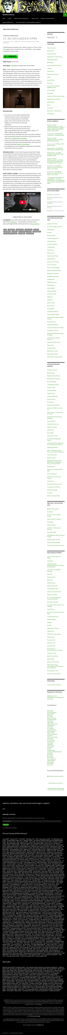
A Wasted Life (50, 229)
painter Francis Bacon (23, 144)
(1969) (16, 849)
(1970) (47, 856)
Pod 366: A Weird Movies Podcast (55, 96)
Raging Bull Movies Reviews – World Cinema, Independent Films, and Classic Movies (54, 462)
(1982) (16, 903)
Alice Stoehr (50, 754)
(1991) (45, 846)
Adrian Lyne (11, 229)
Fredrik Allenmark (51, 712)
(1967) (7, 855)
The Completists (51, 645)
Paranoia (14, 231)
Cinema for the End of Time (54, 591)
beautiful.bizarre (51, 583)
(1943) (40, 907)
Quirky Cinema (51, 302)
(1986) (30, 853)
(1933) (41, 956)
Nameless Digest (51, 619)
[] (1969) (25, 881)
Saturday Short (51, 102)
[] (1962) (49, 875)
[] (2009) (25, 871)
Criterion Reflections (52, 396)
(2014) (21, 868)
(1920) (14, 856)
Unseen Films (50, 345)
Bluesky (49, 194)
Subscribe (6, 824)
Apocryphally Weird (52, 59)
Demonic (36, 229)
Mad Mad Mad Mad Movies (54, 270)
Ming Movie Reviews (52, 447)
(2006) (17, 853)
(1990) (44, 842)
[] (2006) (48, 979)
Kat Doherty (50, 721)
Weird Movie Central (52, 351)
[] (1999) (13, 846)
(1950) (18, 916)
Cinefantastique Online (53, 384)
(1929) (31, 858)
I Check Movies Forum (53, 616)
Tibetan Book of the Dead (10, 233)
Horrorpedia (50, 433)
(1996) (53, 861)
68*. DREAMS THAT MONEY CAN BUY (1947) (55, 149)
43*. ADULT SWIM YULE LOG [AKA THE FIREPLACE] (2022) (55, 182)
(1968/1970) (18, 918)
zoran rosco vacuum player (54, 673)
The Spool (49, 493)
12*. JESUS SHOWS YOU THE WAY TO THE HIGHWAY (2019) (55, 154)
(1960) (53, 940)
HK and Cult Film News (53, 261)
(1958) (44, 948)
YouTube (49, 210)
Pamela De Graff (51, 718)
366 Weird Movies (8, 15)
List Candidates (51, 90)
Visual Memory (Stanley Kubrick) (55, 545)
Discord (49, 197)
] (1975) (24, 980)
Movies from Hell (51, 294)
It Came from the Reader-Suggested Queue (53, 86)
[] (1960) (20, 888)
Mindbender (7, 231)
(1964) (12, 871)
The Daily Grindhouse (52, 311)
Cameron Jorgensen (52, 734)
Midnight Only (50, 279)
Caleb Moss (50, 744)
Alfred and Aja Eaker (52, 724)
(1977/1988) (56, 982)
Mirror (17, 980)
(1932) (10, 881)
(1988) (32, 842)
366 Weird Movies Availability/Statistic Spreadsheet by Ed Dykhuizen (55, 565)
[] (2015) (41, 967)
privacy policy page (35, 1016)
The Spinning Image (52, 490)
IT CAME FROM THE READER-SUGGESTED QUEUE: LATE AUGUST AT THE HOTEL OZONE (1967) (56, 128)
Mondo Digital (50, 288)
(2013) (44, 864)
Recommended (36, 231)
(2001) (56, 856)
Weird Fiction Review (52, 656)
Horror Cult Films (51, 264)
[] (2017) (50, 932)
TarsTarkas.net (50, 308)
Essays (48, 77)
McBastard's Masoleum (53, 273)
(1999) (39, 849)
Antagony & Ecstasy (52, 370)
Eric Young (50, 765)
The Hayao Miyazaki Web (53, 542)
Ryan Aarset (50, 710)
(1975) (57, 853)
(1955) (8, 913)
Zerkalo (21, 980)
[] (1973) (48, 896)
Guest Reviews (50, 80)
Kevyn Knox (50, 738)
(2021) (10, 980)
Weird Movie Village (52, 354)
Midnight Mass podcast (53, 276)
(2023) (52, 968)
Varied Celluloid (51, 348)
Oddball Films (50, 631)
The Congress (38, 971)
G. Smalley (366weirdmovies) (54, 751)
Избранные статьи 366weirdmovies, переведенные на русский (55, 697)
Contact (10, 18)
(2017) (13, 910)
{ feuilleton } (50, 561)
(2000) (11, 906)
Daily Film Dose (51, 399)
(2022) (40, 973)
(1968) (43, 839)
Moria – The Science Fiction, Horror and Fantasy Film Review (55, 451)
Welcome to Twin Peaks (53, 662)
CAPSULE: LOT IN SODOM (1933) (55, 140)
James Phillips (50, 746)
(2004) (5, 839)
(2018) (29, 906)
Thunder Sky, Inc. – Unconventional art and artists (55, 649)
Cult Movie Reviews (52, 244)
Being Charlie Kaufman (53, 509)
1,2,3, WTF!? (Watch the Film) (54, 226)
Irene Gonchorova (51, 729)
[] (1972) (7, 934)
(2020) (27, 977)
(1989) (16, 872)
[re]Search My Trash (52, 223)
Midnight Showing (51, 282)
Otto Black (50, 715)
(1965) (23, 919)
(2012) (37, 847)
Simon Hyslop (50, 732)
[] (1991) (51, 943)
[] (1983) (42, 853)
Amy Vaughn (50, 762)
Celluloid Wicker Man (52, 588)
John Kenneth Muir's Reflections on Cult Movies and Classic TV (55, 443)
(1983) (22, 878)
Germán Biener (51, 713)
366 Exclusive (50, 51)
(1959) (53, 926)
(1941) (7, 887)
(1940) (50, 877)
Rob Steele (49, 753)
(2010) (18, 850)
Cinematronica (51, 393)
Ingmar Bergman (51, 525)
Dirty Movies (50, 402)
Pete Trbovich (50, 757)
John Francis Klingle (52, 737)
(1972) (41, 852)
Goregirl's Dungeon (52, 427)
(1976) (26, 843)
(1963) (22, 839)
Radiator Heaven (51, 457)
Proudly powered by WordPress (16, 1033)
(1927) (52, 907)
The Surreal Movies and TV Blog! (55, 327)
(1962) (36, 856)
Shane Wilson (50, 763)
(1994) (34, 886)
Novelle (49, 625)
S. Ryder (49, 748)
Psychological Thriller (25, 231)
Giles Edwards (50, 725)
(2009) (22, 842)
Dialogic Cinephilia (52, 594)
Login (3, 808)
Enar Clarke (50, 716)
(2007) (45, 910)
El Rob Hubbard (51, 731)
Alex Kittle (50, 574)
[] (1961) (29, 900)
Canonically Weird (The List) (10, 35)
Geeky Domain (51, 609)
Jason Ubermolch (51, 759)
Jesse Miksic (50, 743)
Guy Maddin (50, 522)
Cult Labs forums (51, 241)
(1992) (47, 845)
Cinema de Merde (51, 390)
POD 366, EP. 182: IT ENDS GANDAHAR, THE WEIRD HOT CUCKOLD (55, 161)
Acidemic (49, 232)
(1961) (21, 847)
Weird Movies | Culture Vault (54, 357)
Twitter (49, 206)
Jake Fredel (50, 727)
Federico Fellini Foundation (54, 519)
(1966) (13, 843)
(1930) (53, 899)
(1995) (40, 865)
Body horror (20, 229)
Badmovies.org (51, 373)
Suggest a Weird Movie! (7, 22)
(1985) (11, 842)
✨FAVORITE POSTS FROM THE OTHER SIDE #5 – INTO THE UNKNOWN (55, 179)
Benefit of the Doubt (52, 586)
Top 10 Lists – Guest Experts (54, 111)
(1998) (11, 865)
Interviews (49, 83)
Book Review (50, 62)
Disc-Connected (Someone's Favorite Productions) (54, 598)
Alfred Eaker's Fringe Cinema (54, 56)
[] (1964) (29, 902)
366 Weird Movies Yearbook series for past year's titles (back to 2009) (56, 789)
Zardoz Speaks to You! (52, 670)
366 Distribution (51, 48)
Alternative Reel (51, 577)
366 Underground (51, 53)
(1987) (31, 852)
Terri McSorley (51, 740)
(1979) (38, 918)
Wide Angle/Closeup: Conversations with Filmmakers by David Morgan (55, 666)
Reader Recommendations (53, 99)
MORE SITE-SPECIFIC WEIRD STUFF (21, 18)
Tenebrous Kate (51, 643)
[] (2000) (38, 903)
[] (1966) (30, 864)
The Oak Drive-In (51, 321)
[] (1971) (16, 950)
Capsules (49, 68)
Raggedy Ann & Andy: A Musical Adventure (53, 983)
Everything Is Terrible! (52, 602)
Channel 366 (50, 71)
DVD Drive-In (50, 250)
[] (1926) (32, 916)
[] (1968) (36, 866)
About (3, 18)
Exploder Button (51, 259)
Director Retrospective (53, 74)
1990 (5, 229)
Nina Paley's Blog (51, 532)
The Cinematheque (52, 474)
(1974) (50, 918)
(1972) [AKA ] (54, 924)
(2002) (27, 840)
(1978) (20, 891)
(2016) (40, 884)
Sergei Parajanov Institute (53, 539)
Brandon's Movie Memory (53, 375)
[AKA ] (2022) (13, 967)
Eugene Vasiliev (51, 760)
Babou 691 (50, 580)
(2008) (39, 855)
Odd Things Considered (53, 628)
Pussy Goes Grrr (51, 640)
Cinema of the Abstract (53, 238)
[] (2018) (32, 979)
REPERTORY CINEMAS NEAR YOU (47, 18)
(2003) (35, 862)
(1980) (38, 843)
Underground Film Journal (54, 342)
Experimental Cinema (52, 256)
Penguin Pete (50, 148)
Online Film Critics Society (54, 634)
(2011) (25, 896)
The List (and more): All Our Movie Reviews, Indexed (28, 22)
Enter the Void (50, 253)
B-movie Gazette (51, 235)
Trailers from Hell (51, 653)
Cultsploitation (51, 247)
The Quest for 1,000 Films (53, 487)
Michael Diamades (52, 719)
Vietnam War (30, 233)
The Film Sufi (50, 481)
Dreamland (50, 511)
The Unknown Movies (52, 330)
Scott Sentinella (51, 750)
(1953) (21, 924)
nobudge (49, 622)
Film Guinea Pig (51, 421)
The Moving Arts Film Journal (54, 484)
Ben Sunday (50, 756)
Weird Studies (50, 659)
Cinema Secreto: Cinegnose (54, 684)
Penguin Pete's (50, 637)
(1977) (14, 839)
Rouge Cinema (50, 466)
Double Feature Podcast (53, 405)
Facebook (49, 202)
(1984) (38, 861)
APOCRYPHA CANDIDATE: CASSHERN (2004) (55, 134)
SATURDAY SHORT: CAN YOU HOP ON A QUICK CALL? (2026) (54, 167)
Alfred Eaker (50, 722)
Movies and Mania (51, 291)
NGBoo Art (50, 297)
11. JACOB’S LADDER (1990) (20, 38)
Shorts (48, 105)
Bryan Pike (50, 747)
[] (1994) (13, 858)
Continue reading (34, 223)
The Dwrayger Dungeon (53, 314)
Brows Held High (51, 381)
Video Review (50, 113)
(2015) (36, 850)
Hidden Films (50, 430)
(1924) (6, 903)
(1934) (51, 850)
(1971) (30, 839)
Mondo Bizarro (51, 285)
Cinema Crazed (51, 387)
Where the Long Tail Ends (53, 495)
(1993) (25, 846)
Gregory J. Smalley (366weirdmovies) (25, 41)
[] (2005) (45, 905)
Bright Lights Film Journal (53, 378)
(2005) (47, 881)
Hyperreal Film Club (52, 435)
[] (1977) (18, 890)
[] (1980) (25, 970)
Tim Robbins (14, 65)
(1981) (34, 905)
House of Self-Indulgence (53, 267)
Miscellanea (50, 93)
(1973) (48, 843)
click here (30, 1014)
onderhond (50, 299)
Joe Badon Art (40, 1025)
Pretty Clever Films (52, 454)
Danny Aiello (28, 229)
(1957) (16, 932)
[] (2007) (49, 954)
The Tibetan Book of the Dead (18, 138)
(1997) (20, 864)
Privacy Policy (35, 18)
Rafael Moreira (51, 741)
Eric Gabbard (50, 728)
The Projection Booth (52, 324)
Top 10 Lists (50, 108)
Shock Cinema (50, 305)
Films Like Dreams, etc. (53, 424)
